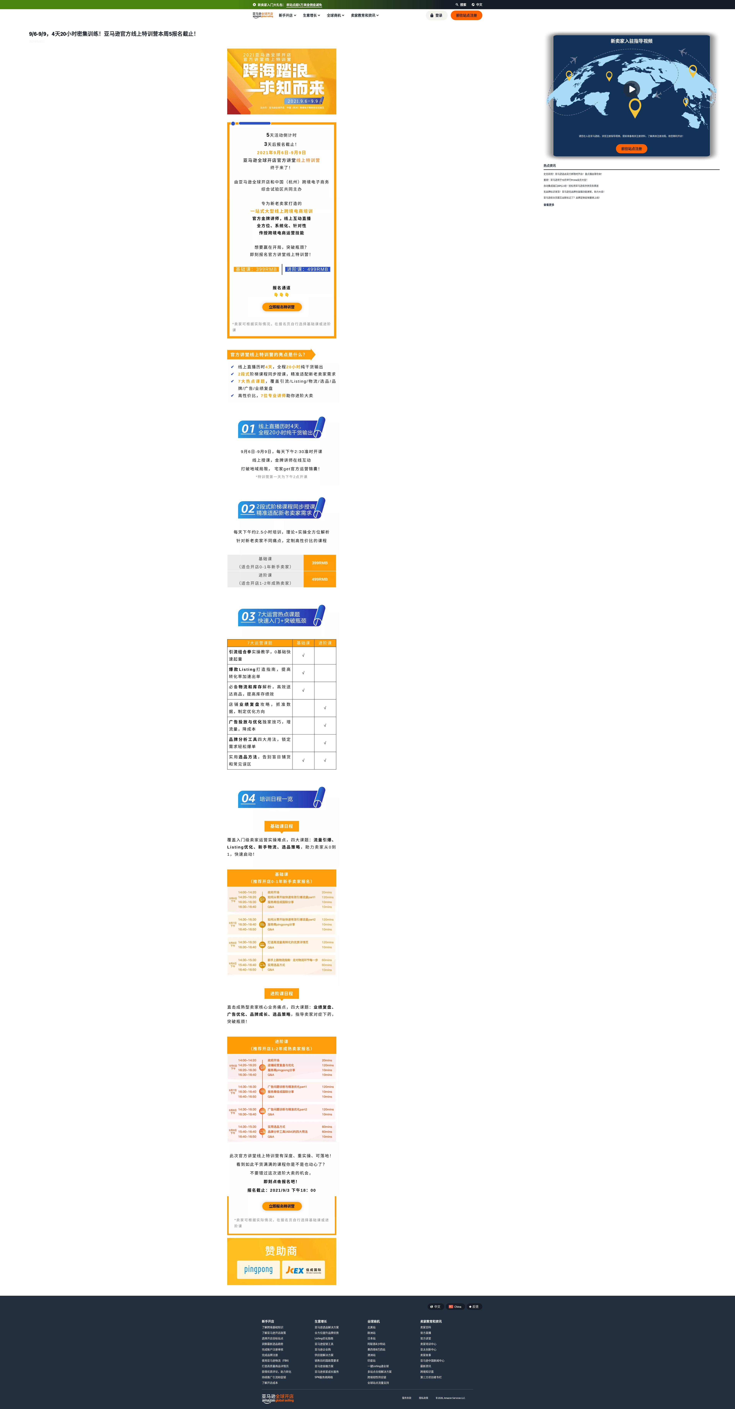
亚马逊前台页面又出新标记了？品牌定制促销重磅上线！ (572, 197)
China (457, 1307)
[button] (437, 15)
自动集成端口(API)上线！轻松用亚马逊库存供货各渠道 (571, 185)
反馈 (475, 1307)
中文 (437, 1307)
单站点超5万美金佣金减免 (304, 5)
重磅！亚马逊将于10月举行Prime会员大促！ (566, 180)
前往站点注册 (631, 149)
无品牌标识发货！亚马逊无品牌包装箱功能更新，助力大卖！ (575, 191)
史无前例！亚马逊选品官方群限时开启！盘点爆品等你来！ (573, 174)
